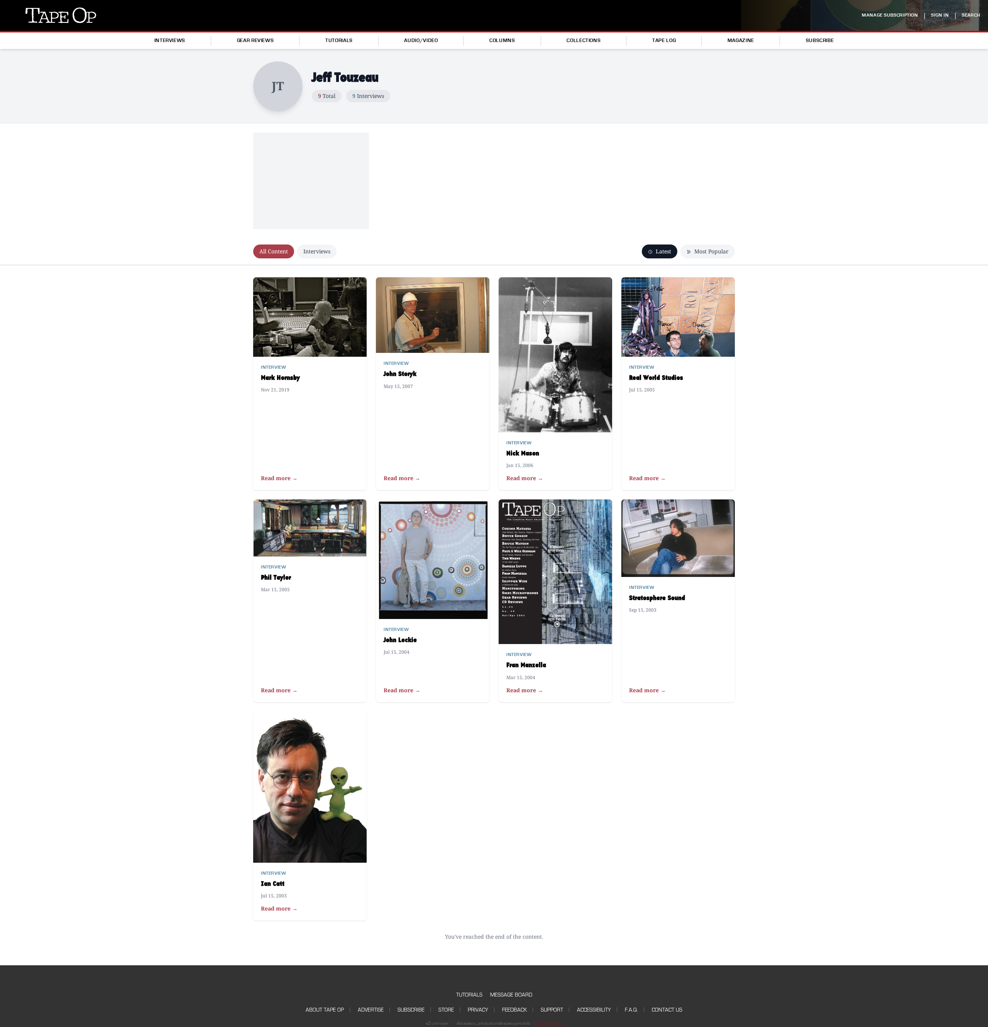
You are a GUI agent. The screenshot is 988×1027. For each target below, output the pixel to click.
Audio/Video (421, 40)
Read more (279, 478)
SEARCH (971, 15)
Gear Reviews (255, 40)
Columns (502, 40)
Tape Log (664, 40)
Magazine (740, 40)
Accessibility (594, 1010)
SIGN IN (940, 15)
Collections (584, 40)
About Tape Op (325, 1010)
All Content (273, 251)
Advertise (371, 1010)
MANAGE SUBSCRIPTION (890, 15)
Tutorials (339, 40)
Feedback (514, 1010)
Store (446, 1010)
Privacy (478, 1010)
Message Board (511, 995)
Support (552, 1010)
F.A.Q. (631, 1010)
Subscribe (820, 40)
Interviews (169, 40)
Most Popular (711, 251)
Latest (662, 251)
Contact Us (667, 1010)
